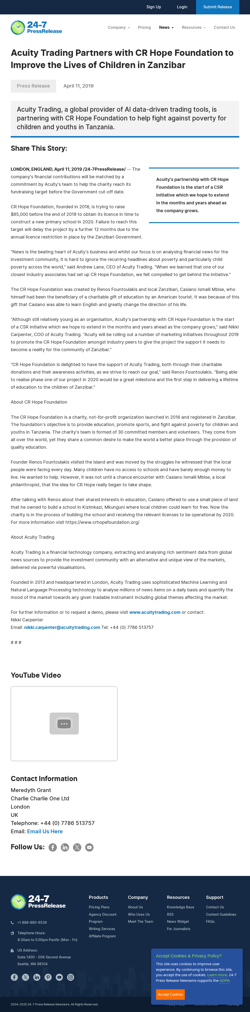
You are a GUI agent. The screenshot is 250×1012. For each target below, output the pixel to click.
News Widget (178, 921)
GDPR (224, 980)
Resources (178, 897)
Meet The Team (140, 921)
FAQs (210, 921)
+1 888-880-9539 (32, 922)
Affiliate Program (102, 936)
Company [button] (117, 28)
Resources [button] (192, 28)
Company (138, 897)
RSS (170, 914)
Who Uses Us (139, 914)
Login (182, 7)
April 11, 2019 (78, 86)
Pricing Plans (99, 907)
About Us (135, 907)
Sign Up (153, 7)
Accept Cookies (170, 994)
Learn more (217, 974)
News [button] (165, 28)
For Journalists (178, 929)
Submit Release (217, 7)
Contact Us (224, 28)
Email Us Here (45, 831)
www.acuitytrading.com (154, 612)
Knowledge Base (180, 907)
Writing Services (102, 929)
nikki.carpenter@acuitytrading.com (62, 627)
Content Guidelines (221, 914)
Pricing (144, 28)
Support (214, 897)
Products (98, 897)
